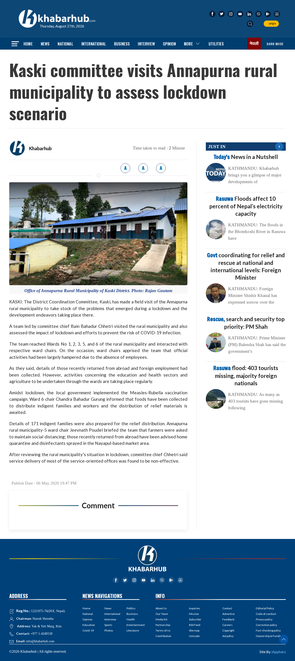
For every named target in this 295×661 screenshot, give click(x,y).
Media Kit (161, 619)
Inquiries (194, 608)
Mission (194, 614)
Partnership (163, 625)
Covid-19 (88, 630)
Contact (227, 608)
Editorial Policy (265, 608)
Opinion (169, 44)
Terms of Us (163, 630)
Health (131, 619)
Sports (108, 625)
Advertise (228, 614)
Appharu (279, 651)
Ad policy (227, 636)
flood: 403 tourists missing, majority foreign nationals (245, 375)
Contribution (163, 636)
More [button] (188, 44)
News (45, 44)
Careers (227, 625)
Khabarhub (40, 148)
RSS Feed (194, 625)
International (93, 44)
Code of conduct (266, 614)
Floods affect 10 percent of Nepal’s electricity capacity (246, 206)
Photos (108, 630)
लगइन (271, 24)
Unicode (194, 636)
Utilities (216, 44)
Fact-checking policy (268, 630)
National (65, 44)
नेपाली (254, 43)
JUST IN (216, 146)
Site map (194, 630)
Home (28, 44)
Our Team (162, 614)
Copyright (228, 630)
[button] (250, 24)
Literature (133, 630)
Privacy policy (264, 619)
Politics (131, 608)
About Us (161, 608)
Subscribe (195, 619)
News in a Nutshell (246, 156)
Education (89, 625)
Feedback (228, 619)
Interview (146, 44)
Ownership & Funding (269, 636)
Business (122, 44)
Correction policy (266, 625)
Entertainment (133, 625)
